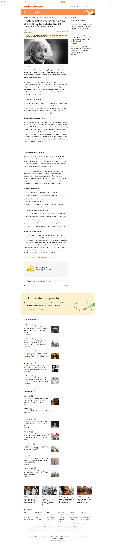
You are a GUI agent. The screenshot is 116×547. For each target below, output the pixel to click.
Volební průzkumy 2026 (28, 515)
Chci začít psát (88, 6)
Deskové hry (66, 529)
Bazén (39, 527)
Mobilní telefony (40, 529)
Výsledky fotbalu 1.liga (51, 515)
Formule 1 (49, 521)
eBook (59, 31)
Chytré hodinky (78, 529)
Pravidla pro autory (73, 536)
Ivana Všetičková (32, 30)
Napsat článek (60, 269)
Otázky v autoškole (85, 521)
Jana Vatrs (27, 431)
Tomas (25, 456)
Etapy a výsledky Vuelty (40, 515)
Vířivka (81, 527)
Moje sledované (74, 6)
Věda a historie (28, 399)
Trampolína (51, 527)
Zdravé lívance (61, 517)
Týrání (42, 289)
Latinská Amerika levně (74, 521)
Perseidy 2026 (59, 526)
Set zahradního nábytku (69, 527)
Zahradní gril (77, 527)
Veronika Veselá (28, 419)
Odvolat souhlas (82, 536)
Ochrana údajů (64, 536)
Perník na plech (61, 522)
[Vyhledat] (63, 2)
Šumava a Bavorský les (74, 517)
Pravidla (46, 289)
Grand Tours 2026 (38, 522)
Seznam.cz (111, 1)
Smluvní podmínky (45, 536)
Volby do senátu (27, 521)
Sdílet (64, 31)
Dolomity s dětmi (73, 522)
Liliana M (26, 408)
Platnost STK (83, 522)
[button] (46, 51)
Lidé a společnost (76, 25)
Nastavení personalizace (57, 538)
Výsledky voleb (27, 517)
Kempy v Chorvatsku (74, 514)
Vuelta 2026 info (38, 514)
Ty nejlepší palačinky (62, 514)
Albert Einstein (36, 289)
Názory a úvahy (29, 434)
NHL (48, 522)
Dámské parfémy (55, 529)
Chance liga (49, 514)
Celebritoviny (28, 443)
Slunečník (57, 527)
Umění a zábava (29, 459)
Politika (26, 422)
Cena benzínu (65, 526)
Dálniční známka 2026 (85, 515)
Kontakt (58, 536)
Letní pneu (61, 529)
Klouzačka (61, 527)
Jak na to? (42, 309)
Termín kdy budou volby (28, 519)
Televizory (72, 529)
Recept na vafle (61, 521)
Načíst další (41, 480)
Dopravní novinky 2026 (85, 517)
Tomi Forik (27, 396)
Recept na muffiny (62, 515)
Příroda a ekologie (76, 36)
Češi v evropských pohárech (74, 526)
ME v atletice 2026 (50, 519)
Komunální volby (27, 522)
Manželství (51, 289)
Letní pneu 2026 (84, 514)
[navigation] (2, 2)
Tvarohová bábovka (62, 519)
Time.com (31, 257)
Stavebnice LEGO (47, 529)
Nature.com (51, 257)
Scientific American (41, 257)
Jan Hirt (37, 517)
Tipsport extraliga (50, 517)
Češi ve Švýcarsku (73, 519)
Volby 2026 (26, 514)
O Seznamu (37, 536)
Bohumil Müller (28, 468)
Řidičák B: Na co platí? (85, 519)
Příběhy (26, 446)
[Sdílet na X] (67, 285)
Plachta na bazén (45, 527)
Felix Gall (37, 521)
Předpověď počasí (51, 526)
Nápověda (53, 536)
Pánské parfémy (84, 529)
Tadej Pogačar (38, 519)
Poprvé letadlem (73, 515)
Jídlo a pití (27, 411)
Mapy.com (45, 526)
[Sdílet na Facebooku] (65, 285)
